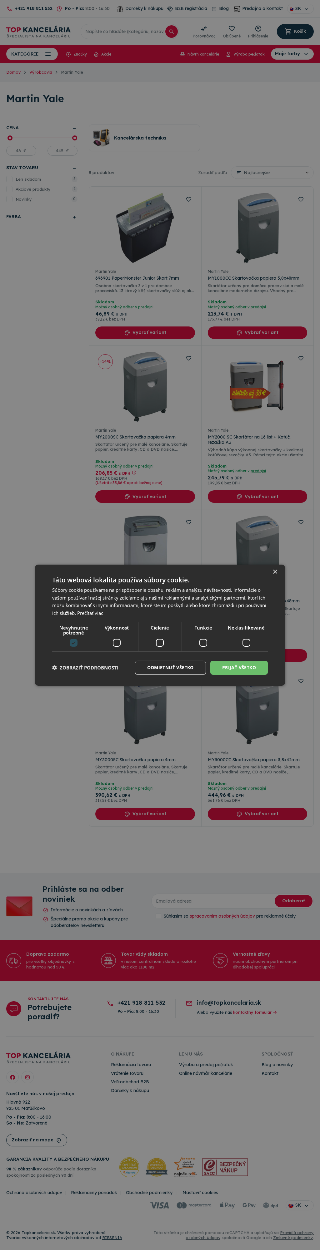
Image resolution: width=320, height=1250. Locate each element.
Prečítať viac (90, 613)
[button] (85, 667)
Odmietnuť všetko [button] (170, 667)
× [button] (274, 571)
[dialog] (160, 624)
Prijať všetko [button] (239, 667)
